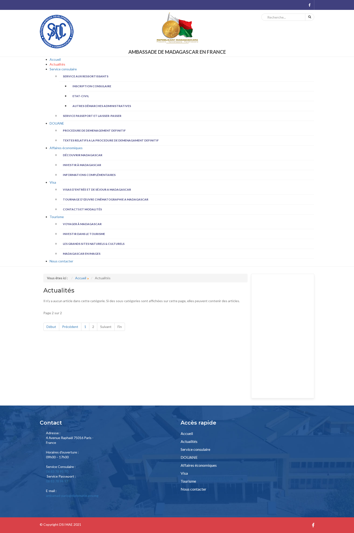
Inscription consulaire (91, 86)
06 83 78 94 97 (57, 481)
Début (51, 327)
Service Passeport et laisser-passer (92, 116)
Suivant (105, 327)
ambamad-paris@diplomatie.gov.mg (72, 495)
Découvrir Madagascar (82, 155)
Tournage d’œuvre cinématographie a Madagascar (105, 199)
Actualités (57, 64)
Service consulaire (63, 69)
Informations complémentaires (89, 175)
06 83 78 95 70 (57, 471)
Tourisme (57, 217)
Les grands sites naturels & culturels (94, 244)
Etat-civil (80, 96)
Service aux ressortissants (85, 76)
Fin (120, 327)
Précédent (70, 327)
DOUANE (57, 123)
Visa (53, 182)
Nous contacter (61, 261)
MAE (69, 524)
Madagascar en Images (81, 253)
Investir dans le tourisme (84, 234)
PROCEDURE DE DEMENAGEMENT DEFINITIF (94, 130)
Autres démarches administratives (101, 106)
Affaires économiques (66, 148)
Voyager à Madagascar (82, 224)
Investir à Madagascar (82, 165)
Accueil (55, 59)
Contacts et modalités (82, 209)
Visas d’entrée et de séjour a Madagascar (97, 189)
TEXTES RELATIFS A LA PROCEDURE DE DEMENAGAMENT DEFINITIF (111, 140)
